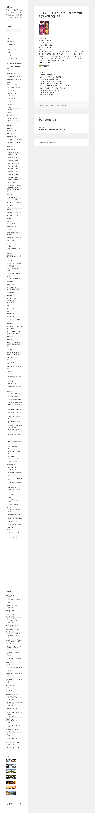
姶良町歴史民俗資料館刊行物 (15, 376)
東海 (9, 104)
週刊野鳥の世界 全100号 (13, 237)
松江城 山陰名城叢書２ (12, 614)
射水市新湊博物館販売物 (14, 402)
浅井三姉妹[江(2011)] (12, 336)
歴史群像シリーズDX (12, 316)
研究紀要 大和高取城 (11, 738)
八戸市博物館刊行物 (13, 470)
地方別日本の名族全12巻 (13, 263)
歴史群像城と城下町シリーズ (15, 121)
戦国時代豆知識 (10, 287)
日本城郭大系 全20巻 (12, 200)
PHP (9, 55)
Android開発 (10, 44)
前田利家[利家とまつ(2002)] (14, 256)
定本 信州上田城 (10, 690)
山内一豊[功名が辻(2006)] (13, 273)
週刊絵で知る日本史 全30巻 (14, 366)
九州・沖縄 (10, 96)
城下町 (8, 115)
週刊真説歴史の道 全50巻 (13, 362)
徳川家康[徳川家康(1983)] (13, 279)
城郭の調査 (9, 125)
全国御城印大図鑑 (10, 610)
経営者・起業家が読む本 (13, 232)
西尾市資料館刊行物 (13, 487)
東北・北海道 (10, 464)
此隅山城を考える (12, 459)
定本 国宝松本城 (10, 685)
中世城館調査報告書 (13, 152)
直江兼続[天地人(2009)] (13, 342)
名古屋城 (9, 82)
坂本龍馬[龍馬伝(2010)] (13, 266)
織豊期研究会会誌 (11, 210)
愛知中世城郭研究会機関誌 (13, 190)
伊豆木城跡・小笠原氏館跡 (12, 743)
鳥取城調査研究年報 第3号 (13, 629)
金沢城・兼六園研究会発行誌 (15, 434)
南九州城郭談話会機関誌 (13, 79)
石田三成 (9, 349)
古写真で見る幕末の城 (11, 605)
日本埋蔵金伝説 (10, 292)
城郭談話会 (9, 133)
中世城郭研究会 (10, 71)
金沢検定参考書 (10, 240)
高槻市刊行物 (11, 527)
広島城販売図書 (12, 456)
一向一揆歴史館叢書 (13, 394)
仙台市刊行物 (11, 467)
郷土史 (7, 371)
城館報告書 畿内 (12, 177)
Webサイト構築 (11, 50)
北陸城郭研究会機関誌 (12, 76)
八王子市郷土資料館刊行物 (14, 532)
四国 (8, 439)
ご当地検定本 (10, 224)
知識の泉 (9, 6)
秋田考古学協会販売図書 (14, 472)
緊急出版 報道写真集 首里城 (13, 658)
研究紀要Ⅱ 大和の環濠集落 (13, 725)
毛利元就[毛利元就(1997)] (13, 331)
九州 (8, 374)
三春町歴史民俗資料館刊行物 (15, 386)
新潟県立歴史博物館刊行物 (14, 405)
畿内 (9, 110)
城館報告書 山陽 (12, 166)
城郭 (7, 61)
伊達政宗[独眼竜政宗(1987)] (14, 249)
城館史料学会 (10, 146)
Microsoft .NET (11, 47)
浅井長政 (9, 339)
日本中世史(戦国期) (11, 290)
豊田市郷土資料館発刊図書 (14, 490)
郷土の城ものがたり (12, 215)
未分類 (8, 229)
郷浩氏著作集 (11, 494)
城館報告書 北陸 (12, 157)
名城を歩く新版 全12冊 (13, 87)
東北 (9, 101)
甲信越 (9, 107)
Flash (9, 52)
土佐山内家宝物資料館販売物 (15, 441)
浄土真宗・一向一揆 (12, 334)
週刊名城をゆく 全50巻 (12, 212)
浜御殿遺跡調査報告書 (11, 708)
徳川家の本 (9, 276)
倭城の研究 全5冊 (11, 73)
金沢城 (8, 218)
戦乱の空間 (9, 194)
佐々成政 (9, 253)
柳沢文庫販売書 (12, 521)
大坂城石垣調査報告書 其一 (13, 747)
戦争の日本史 (10, 281)
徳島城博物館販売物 (13, 446)
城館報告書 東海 (12, 171)
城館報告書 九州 (12, 155)
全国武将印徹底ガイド (11, 595)
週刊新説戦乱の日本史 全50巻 (14, 357)
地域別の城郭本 (10, 93)
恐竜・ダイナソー (11, 226)
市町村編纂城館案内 (13, 182)
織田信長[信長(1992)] (12, 352)
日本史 (7, 243)
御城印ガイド (9, 663)
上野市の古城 (9, 734)
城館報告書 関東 (12, 180)
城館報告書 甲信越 (13, 174)
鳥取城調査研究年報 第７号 (13, 625)
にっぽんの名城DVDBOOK (13, 63)
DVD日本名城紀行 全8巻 (14, 139)
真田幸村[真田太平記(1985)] (14, 345)
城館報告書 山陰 (12, 163)
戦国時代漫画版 (10, 284)
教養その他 (8, 221)
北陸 (8, 391)
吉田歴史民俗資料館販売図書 (15, 482)
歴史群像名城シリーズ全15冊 (14, 205)
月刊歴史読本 (10, 298)
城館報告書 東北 (12, 168)
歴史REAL (9, 305)
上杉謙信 (9, 246)
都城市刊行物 (11, 381)
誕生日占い (9, 235)
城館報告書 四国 (12, 160)
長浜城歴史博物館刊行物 (14, 524)
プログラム (8, 41)
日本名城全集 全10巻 (12, 197)
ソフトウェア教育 (11, 58)
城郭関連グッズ (10, 136)
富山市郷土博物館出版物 (14, 399)
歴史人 (8, 311)
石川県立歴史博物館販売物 (14, 416)
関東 (9, 112)
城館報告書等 (10, 149)
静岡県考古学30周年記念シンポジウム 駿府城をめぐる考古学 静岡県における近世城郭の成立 (14, 696)
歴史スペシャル (10, 308)
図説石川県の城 (10, 90)
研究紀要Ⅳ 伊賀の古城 (12, 729)
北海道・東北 (10, 384)
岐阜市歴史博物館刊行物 (14, 519)
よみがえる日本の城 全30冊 (13, 66)
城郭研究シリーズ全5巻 (12, 131)
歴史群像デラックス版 (12, 324)
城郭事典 (9, 128)
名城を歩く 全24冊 (11, 85)
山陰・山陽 (10, 98)
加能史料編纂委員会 (13, 396)
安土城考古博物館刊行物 (14, 514)
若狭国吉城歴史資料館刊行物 (15, 430)
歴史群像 (9, 314)
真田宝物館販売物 (12, 504)
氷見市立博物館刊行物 (13, 409)
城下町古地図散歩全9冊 (14, 118)
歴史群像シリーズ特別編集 (13, 319)
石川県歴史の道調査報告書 (14, 412)
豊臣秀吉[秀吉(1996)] (12, 355)
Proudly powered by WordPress (47, 142)
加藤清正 (9, 260)
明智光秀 (9, 295)
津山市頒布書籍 (12, 461)
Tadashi (52, 105)
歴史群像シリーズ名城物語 (13, 202)
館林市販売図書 (12, 537)
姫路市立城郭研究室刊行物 (14, 451)
